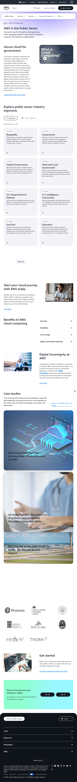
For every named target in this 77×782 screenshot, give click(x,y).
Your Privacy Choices (24, 774)
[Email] (52, 770)
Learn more (43, 383)
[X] (52, 766)
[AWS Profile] (71, 2)
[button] (65, 8)
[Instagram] (61, 766)
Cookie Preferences (41, 774)
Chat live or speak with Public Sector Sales (53, 671)
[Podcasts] (70, 766)
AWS (5, 23)
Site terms (13, 774)
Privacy (6, 774)
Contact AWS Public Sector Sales (14, 95)
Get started (7, 309)
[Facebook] (55, 766)
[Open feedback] (75, 391)
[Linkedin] (58, 766)
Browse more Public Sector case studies (61, 404)
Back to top (37, 760)
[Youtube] (67, 766)
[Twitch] (64, 766)
